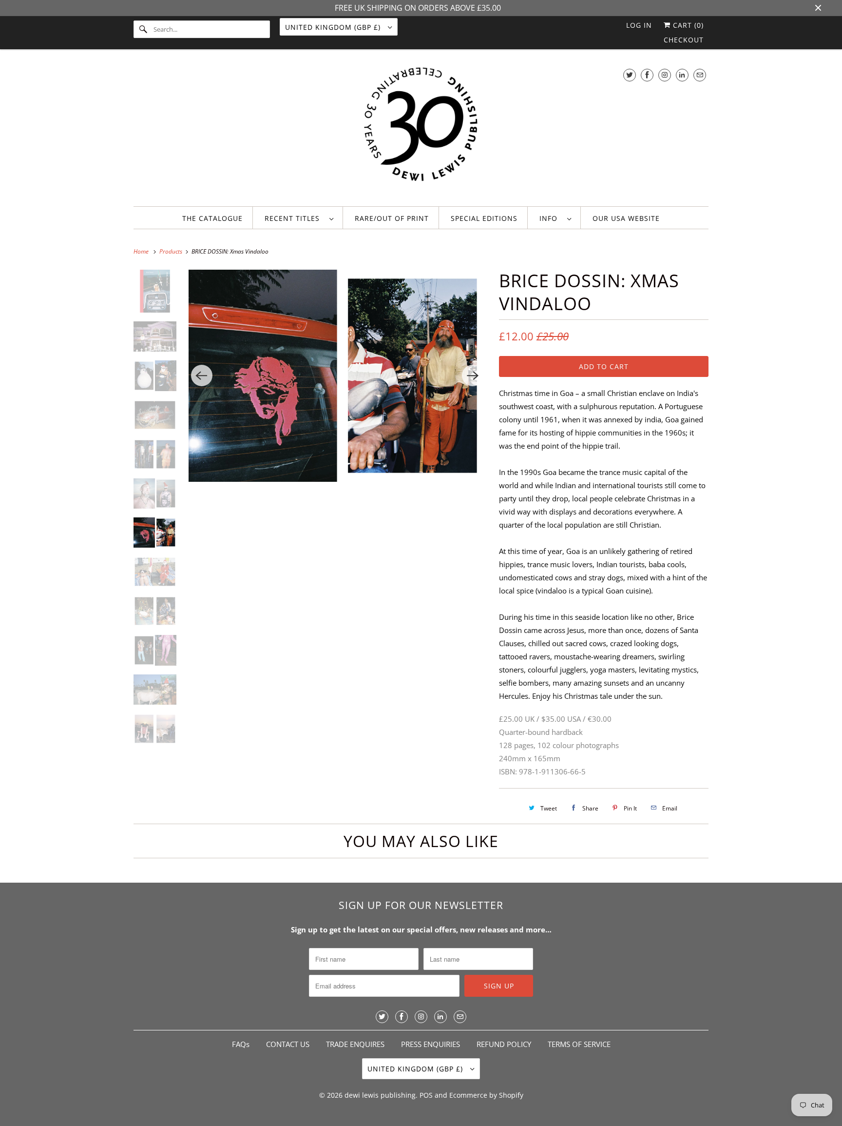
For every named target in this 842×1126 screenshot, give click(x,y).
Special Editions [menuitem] (484, 218)
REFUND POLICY (504, 1044)
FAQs (240, 1044)
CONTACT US (287, 1044)
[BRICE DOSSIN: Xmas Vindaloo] (337, 376)
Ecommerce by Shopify (486, 1095)
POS (426, 1095)
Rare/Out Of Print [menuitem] (392, 218)
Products (171, 251)
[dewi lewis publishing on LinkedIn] (682, 75)
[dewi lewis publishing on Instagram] (664, 75)
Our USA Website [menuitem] (626, 218)
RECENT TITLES (295, 218)
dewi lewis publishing (380, 1095)
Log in (639, 25)
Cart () (687, 25)
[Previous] (201, 375)
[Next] (472, 375)
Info (550, 218)
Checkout (684, 39)
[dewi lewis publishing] (421, 130)
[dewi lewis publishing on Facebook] (647, 75)
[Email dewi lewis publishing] (699, 75)
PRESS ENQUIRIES (430, 1044)
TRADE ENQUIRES (355, 1044)
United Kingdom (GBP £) (334, 27)
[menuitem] (299, 218)
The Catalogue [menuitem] (212, 218)
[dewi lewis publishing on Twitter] (629, 75)
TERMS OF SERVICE (579, 1044)
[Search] (143, 29)
